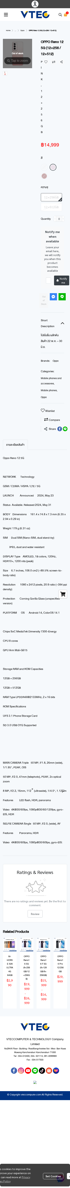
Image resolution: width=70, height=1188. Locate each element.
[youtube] (28, 1071)
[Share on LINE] (65, 429)
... (15, 30)
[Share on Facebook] (59, 429)
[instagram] (21, 1071)
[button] (60, 14)
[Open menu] (6, 15)
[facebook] (14, 1071)
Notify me (63, 280)
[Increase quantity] (63, 218)
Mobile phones (49, 390)
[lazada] (56, 1071)
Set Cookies (53, 1176)
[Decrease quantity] (55, 218)
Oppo (22, 30)
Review (35, 914)
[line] (35, 1071)
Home (8, 30)
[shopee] (49, 1071)
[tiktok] (42, 1071)
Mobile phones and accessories (51, 381)
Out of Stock (43, 300)
